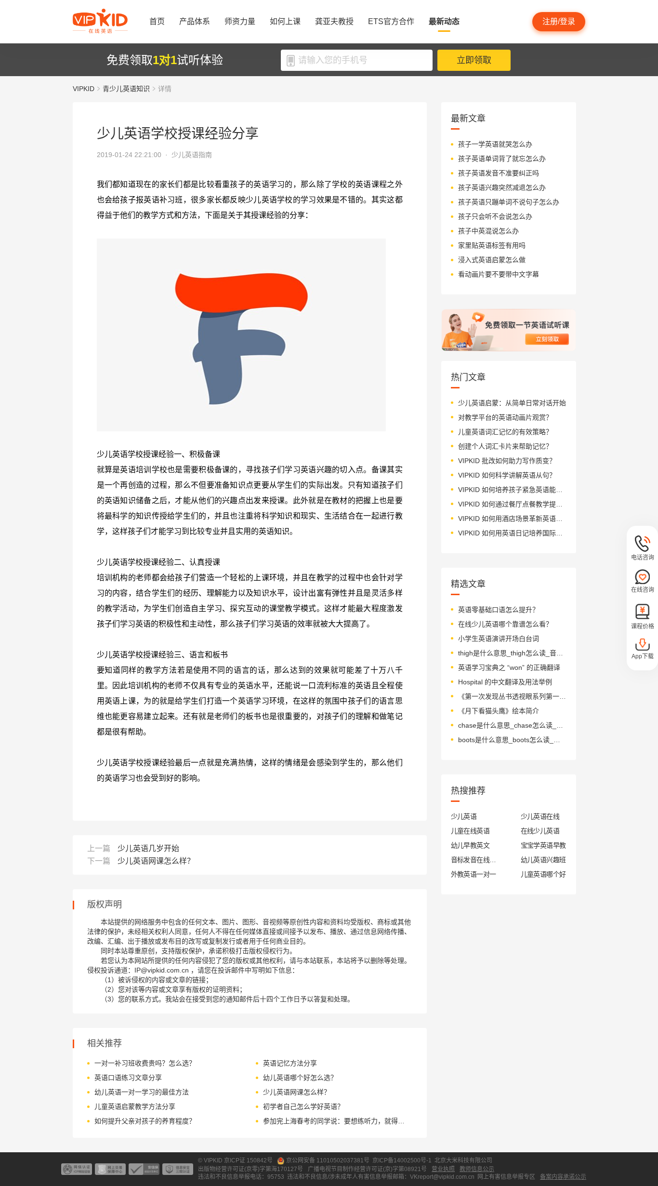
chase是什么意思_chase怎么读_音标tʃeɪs (512, 725)
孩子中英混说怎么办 (488, 231)
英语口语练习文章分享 (128, 1077)
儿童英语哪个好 (543, 874)
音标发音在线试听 (474, 860)
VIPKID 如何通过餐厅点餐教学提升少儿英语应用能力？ (512, 504)
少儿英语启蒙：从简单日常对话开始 (512, 403)
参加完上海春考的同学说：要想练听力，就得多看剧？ (336, 1121)
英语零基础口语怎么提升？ (498, 609)
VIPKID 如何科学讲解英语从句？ (507, 475)
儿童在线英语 (470, 831)
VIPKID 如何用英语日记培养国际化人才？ (512, 533)
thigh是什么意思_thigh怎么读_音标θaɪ (512, 653)
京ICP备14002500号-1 (402, 1160)
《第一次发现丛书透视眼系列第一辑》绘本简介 (512, 696)
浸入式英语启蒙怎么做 (492, 260)
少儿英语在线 (540, 816)
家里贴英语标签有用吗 (492, 245)
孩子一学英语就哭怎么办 (495, 144)
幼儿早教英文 (470, 845)
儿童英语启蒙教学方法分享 (134, 1106)
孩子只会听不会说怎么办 (495, 216)
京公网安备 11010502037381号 (327, 1160)
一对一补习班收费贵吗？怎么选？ (145, 1063)
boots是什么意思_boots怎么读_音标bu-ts (512, 740)
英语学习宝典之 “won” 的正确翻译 (509, 667)
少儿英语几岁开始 (148, 848)
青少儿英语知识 (126, 89)
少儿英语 (464, 816)
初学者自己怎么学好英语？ (303, 1106)
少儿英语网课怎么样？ (156, 861)
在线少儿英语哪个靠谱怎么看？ (505, 624)
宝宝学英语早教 (543, 845)
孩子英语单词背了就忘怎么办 (502, 158)
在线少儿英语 (540, 831)
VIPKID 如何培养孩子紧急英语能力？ (512, 489)
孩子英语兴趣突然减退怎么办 (502, 187)
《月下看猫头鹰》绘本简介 (498, 711)
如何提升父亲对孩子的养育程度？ (145, 1121)
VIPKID (83, 89)
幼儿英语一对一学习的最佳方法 (141, 1092)
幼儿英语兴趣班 (543, 860)
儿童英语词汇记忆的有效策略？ (505, 432)
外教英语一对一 (473, 874)
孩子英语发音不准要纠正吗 (498, 173)
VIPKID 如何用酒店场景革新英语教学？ (512, 518)
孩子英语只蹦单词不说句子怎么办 (508, 202)
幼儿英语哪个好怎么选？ (300, 1077)
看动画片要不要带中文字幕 (498, 274)
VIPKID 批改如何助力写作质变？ (507, 461)
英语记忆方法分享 (290, 1063)
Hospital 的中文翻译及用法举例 (505, 682)
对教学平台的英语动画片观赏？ (505, 417)
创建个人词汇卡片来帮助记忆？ (505, 446)
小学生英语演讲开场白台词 (498, 638)
